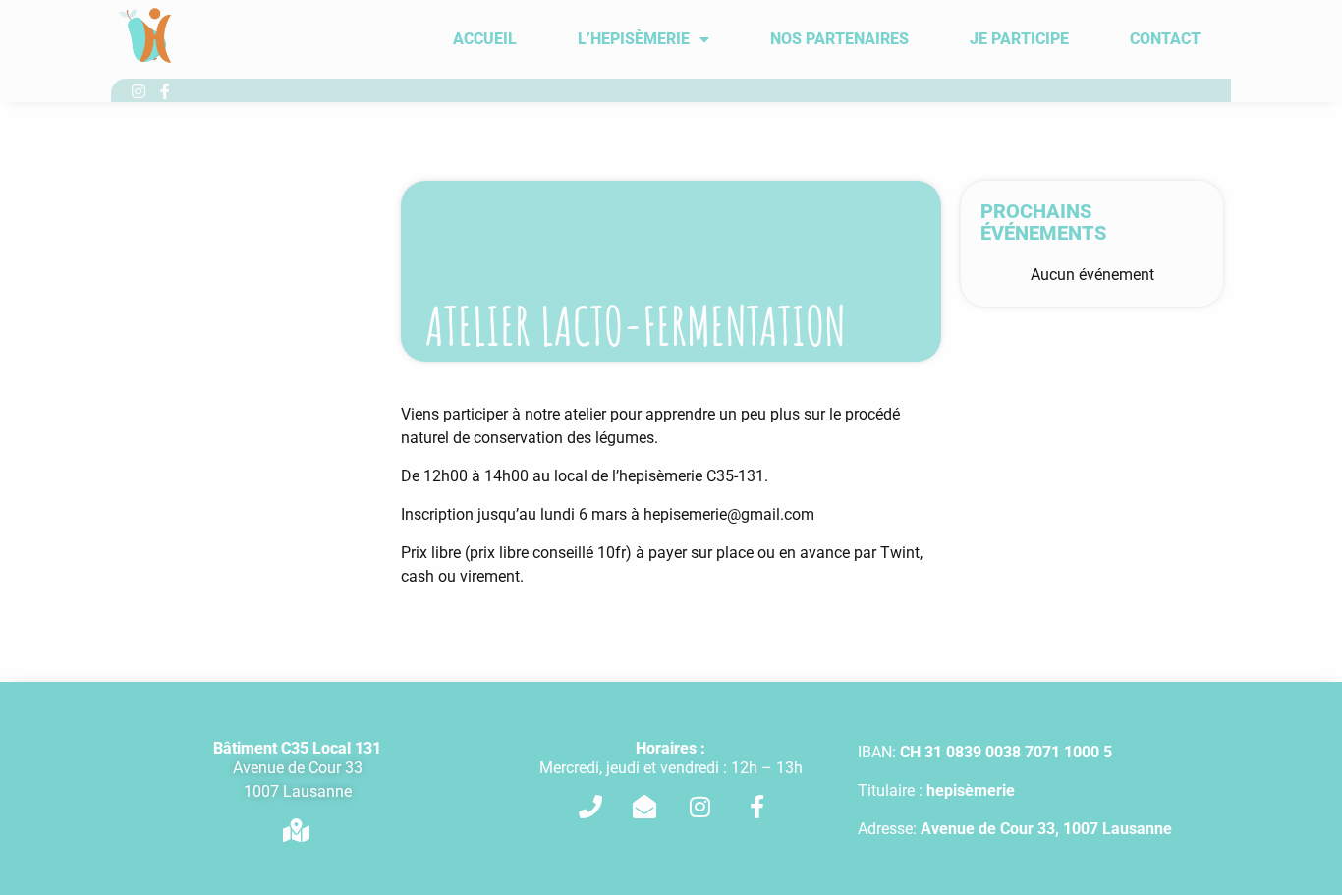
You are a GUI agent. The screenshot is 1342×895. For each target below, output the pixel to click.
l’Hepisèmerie (634, 38)
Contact (1165, 38)
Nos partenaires (839, 38)
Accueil (485, 38)
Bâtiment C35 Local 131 (297, 748)
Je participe (1019, 38)
